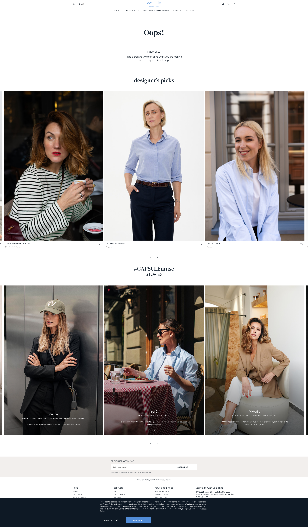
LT (83, 4)
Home (75, 488)
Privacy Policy (121, 472)
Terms (168, 480)
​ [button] (152, 257)
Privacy (162, 480)
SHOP (116, 10)
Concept (177, 10)
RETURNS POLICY (162, 491)
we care (190, 10)
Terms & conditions (164, 488)
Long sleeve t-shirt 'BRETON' (17, 243)
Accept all (138, 520)
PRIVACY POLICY (161, 495)
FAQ (115, 491)
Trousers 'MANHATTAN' (116, 243)
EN (80, 4)
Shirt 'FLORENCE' (214, 243)
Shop (75, 491)
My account (119, 495)
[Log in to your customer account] (74, 4)
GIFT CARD (77, 495)
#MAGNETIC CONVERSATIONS (156, 10)
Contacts (118, 488)
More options (111, 520)
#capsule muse (131, 10)
